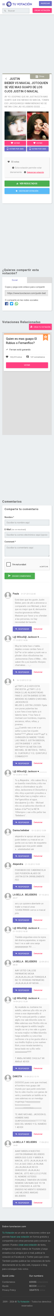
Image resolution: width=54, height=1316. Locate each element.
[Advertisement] (27, 43)
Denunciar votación (35, 172)
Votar (16, 143)
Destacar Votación (28, 191)
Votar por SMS (16, 149)
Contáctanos (8, 1282)
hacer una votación (19, 1236)
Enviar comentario (21, 576)
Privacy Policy (9, 1290)
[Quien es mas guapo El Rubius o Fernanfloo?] (27, 367)
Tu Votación (8, 1232)
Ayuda (5, 1286)
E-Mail (15, 529)
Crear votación (42, 10)
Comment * (10, 541)
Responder (23, 629)
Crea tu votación (41, 327)
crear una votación (27, 1244)
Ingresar (45, 3)
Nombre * (9, 517)
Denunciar (38, 629)
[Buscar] (5, 11)
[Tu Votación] (17, 4)
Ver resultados (28, 183)
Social (15, 280)
